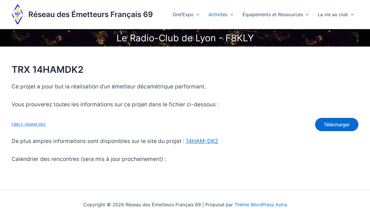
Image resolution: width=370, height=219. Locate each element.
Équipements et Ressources (273, 14)
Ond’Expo (183, 14)
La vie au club (333, 14)
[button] (196, 14)
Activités (217, 14)
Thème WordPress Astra (260, 204)
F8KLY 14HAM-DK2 (29, 124)
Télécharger (337, 124)
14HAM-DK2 (202, 141)
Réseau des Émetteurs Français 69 (90, 14)
